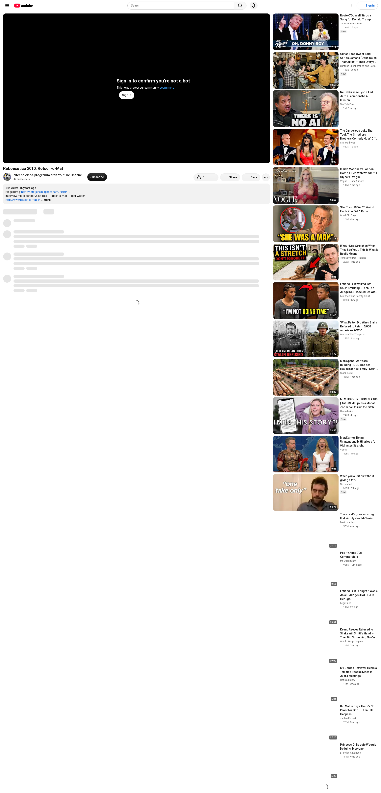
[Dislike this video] (212, 177)
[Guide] (7, 5)
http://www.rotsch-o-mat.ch (23, 199)
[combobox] (182, 5)
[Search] (240, 6)
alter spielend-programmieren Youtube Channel (48, 175)
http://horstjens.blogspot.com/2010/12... (46, 191)
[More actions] (266, 177)
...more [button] (46, 199)
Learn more (167, 87)
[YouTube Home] (23, 5)
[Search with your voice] (254, 6)
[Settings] (351, 5)
